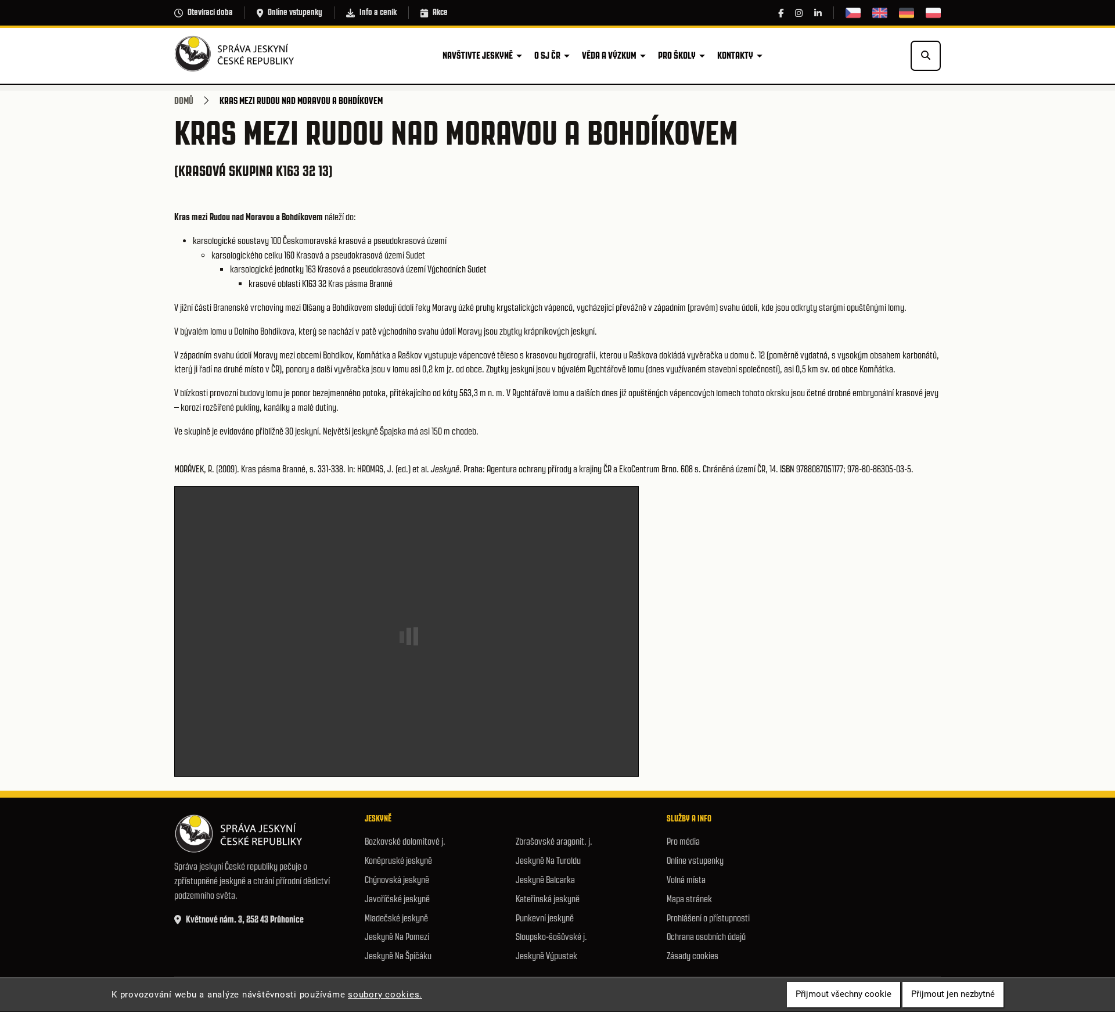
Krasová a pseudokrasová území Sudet (360, 255)
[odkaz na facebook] (780, 13)
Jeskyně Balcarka (545, 879)
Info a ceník (378, 12)
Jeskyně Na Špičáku (398, 955)
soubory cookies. (385, 994)
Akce (440, 12)
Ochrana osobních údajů (706, 936)
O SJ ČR (547, 55)
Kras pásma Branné (360, 283)
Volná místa (686, 879)
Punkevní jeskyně (545, 918)
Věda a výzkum (609, 55)
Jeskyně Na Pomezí (397, 936)
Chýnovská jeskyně (397, 879)
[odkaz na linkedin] (818, 13)
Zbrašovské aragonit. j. (554, 841)
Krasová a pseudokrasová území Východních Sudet (402, 269)
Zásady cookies (692, 955)
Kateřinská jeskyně (548, 899)
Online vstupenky (295, 12)
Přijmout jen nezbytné (953, 994)
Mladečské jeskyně (396, 918)
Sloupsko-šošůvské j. (551, 936)
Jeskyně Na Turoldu (548, 860)
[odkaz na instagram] (799, 13)
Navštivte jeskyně (478, 55)
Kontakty (735, 55)
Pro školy (677, 55)
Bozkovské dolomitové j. (405, 841)
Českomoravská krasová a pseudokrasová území (365, 240)
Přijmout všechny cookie (843, 994)
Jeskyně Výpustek (546, 955)
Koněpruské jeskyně (398, 860)
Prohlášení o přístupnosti (708, 918)
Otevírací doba (210, 12)
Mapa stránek (689, 899)
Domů (183, 100)
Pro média (683, 841)
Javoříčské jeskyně (397, 899)
